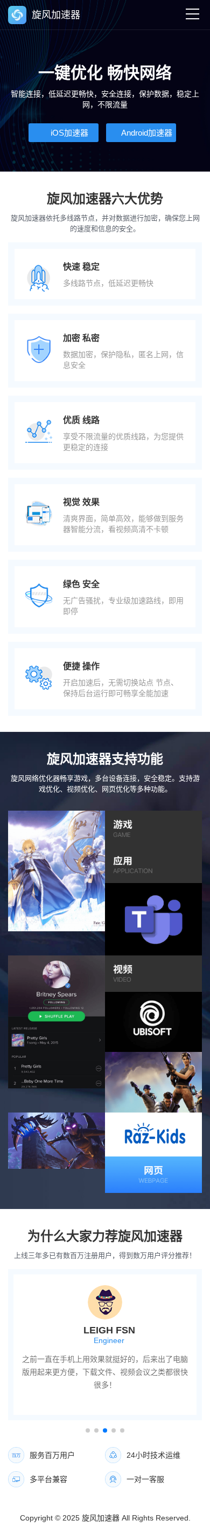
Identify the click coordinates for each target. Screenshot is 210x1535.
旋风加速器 (101, 1518)
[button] (88, 1430)
